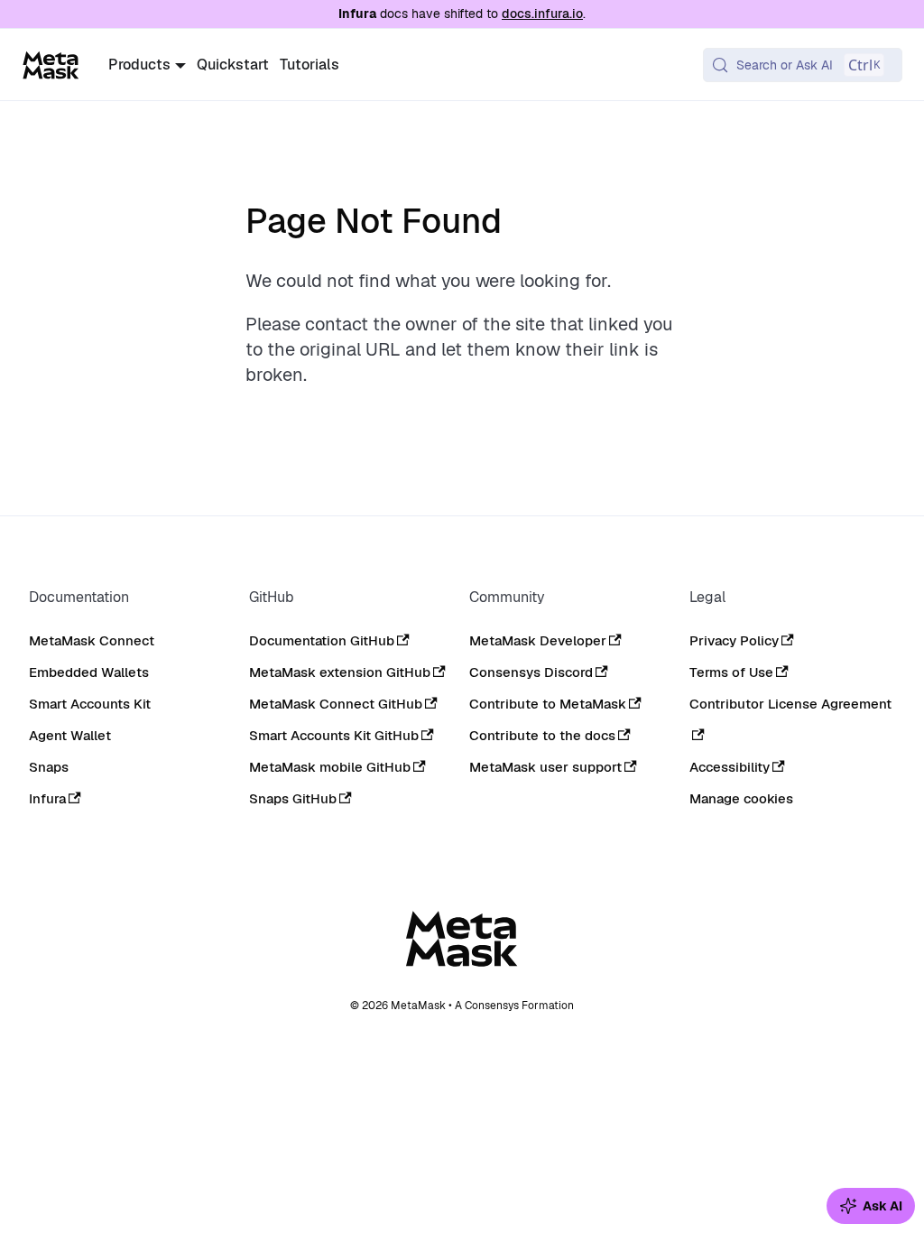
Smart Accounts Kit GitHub (334, 735)
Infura (47, 798)
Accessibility (729, 766)
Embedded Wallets (89, 672)
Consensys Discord (531, 672)
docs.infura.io (542, 13)
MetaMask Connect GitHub (335, 703)
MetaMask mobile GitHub (330, 766)
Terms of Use (731, 672)
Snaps (49, 766)
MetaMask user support (545, 766)
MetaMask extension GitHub (339, 672)
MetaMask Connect (91, 640)
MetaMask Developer (537, 640)
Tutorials (309, 64)
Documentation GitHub (321, 640)
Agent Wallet (70, 735)
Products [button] (139, 64)
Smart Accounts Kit (90, 703)
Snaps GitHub (293, 798)
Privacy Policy (734, 640)
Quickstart (233, 64)
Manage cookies (741, 799)
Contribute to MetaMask (547, 703)
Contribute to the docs (542, 735)
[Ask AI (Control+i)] (871, 1206)
